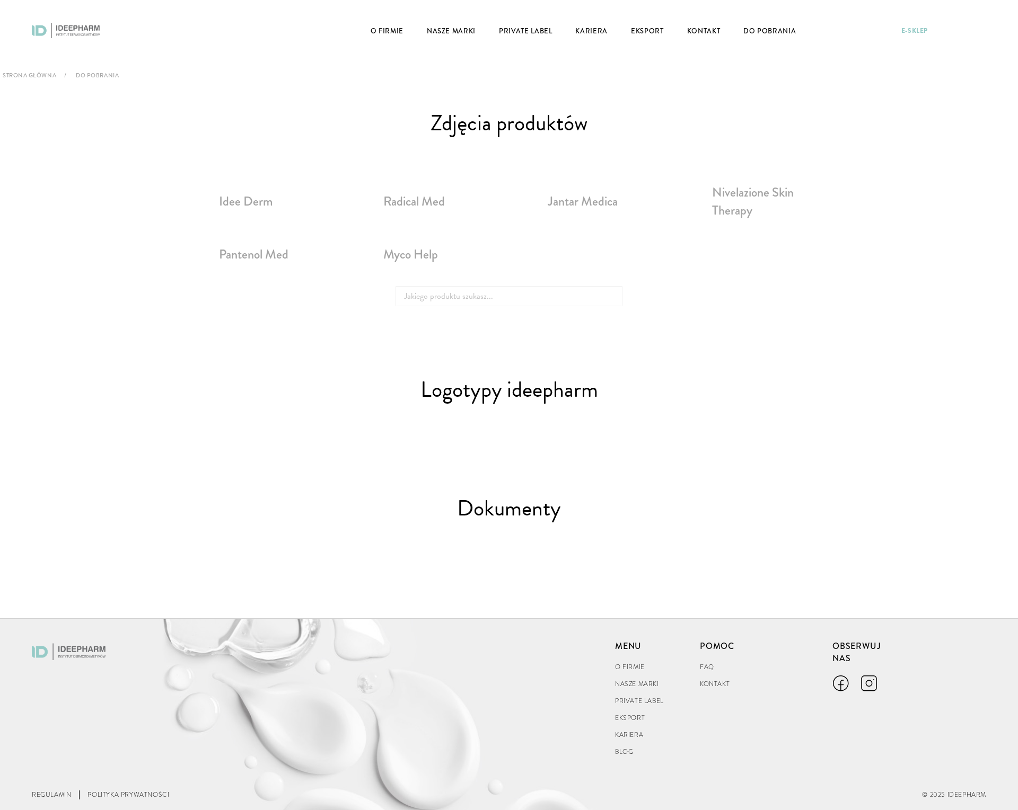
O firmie (630, 667)
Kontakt (715, 684)
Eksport (630, 718)
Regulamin (51, 794)
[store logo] (66, 30)
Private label (639, 701)
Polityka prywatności (128, 794)
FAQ (707, 667)
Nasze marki (637, 684)
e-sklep (914, 30)
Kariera (629, 735)
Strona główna (29, 75)
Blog (624, 751)
